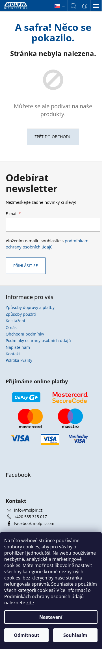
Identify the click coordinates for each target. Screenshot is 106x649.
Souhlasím (75, 635)
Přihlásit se (25, 265)
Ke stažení (15, 320)
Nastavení (50, 617)
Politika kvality (19, 360)
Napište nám (18, 347)
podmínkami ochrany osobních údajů (48, 244)
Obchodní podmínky (25, 334)
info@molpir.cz (28, 510)
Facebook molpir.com (34, 523)
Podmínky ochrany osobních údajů (38, 340)
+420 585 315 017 (30, 516)
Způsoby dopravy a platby (30, 307)
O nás (11, 327)
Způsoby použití (21, 314)
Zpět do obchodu (53, 136)
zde (30, 603)
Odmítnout (26, 635)
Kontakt (13, 353)
